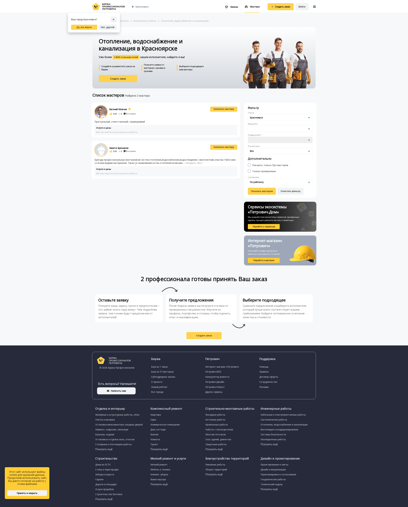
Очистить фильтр (290, 191)
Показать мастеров (262, 191)
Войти (302, 6)
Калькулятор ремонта (217, 376)
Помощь (264, 366)
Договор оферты (268, 376)
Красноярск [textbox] (256, 117)
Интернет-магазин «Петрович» (222, 366)
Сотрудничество (268, 381)
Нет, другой (107, 27)
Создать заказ (118, 78)
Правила (264, 371)
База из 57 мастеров (162, 371)
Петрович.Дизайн (214, 381)
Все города (157, 391)
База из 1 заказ (159, 366)
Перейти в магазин (263, 260)
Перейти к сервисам (264, 226)
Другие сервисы (213, 391)
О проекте (156, 381)
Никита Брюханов (118, 147)
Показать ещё (104, 449)
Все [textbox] (252, 150)
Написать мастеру (224, 108)
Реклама (264, 386)
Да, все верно (84, 27)
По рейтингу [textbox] (257, 182)
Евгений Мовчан (118, 109)
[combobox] (280, 117)
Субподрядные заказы (163, 376)
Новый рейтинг (159, 386)
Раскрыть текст (194, 162)
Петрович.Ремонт (215, 386)
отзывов (131, 113)
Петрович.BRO (213, 371)
